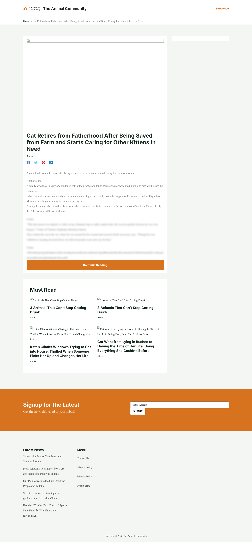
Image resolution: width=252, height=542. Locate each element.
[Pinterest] (43, 162)
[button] (222, 8)
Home (26, 21)
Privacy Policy (85, 467)
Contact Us (83, 458)
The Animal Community (65, 8)
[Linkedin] (51, 162)
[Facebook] (28, 162)
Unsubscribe (83, 485)
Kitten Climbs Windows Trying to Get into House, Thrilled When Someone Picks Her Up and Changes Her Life (60, 351)
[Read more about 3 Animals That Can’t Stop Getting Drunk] (54, 300)
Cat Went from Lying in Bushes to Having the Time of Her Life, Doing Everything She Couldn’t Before (125, 346)
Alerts (30, 156)
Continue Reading (95, 265)
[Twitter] (36, 162)
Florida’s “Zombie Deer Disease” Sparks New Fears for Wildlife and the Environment (45, 510)
